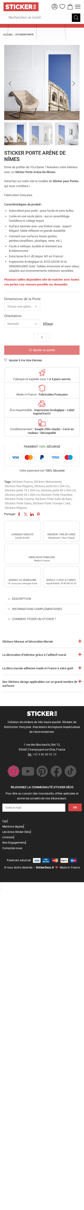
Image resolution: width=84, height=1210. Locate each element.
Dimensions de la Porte (22, 299)
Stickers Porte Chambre (56, 494)
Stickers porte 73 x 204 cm (22, 490)
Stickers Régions (16, 507)
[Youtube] (28, 771)
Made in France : (42, 394)
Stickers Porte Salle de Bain (53, 499)
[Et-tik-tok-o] (70, 771)
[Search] (76, 17)
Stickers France (22, 481)
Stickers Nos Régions (19, 486)
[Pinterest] (42, 771)
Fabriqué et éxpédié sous (42, 379)
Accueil (8, 34)
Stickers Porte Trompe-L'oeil (51, 503)
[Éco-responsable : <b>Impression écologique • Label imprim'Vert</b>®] (42, 403)
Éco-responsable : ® (42, 412)
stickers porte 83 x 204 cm (58, 490)
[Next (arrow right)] (2, 889)
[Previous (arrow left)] (0, 889)
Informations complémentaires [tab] (37, 609)
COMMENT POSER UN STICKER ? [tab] (34, 619)
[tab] (42, 599)
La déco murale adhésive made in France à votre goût (37, 668)
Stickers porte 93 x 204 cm (22, 494)
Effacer (48, 323)
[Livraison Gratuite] (22, 527)
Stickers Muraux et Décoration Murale (27, 641)
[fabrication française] (42, 550)
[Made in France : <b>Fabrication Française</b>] (42, 388)
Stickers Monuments (47, 481)
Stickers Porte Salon (18, 503)
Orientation (12, 316)
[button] (54, 6)
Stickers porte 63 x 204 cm (51, 486)
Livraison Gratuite (22, 534)
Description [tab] (21, 598)
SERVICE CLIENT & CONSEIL (61, 580)
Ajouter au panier (44, 350)
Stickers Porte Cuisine (19, 499)
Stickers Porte (24, 34)
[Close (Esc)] (0, 885)
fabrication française (42, 557)
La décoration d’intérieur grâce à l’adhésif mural (34, 655)
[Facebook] (56, 771)
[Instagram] (13, 771)
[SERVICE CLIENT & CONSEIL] (61, 573)
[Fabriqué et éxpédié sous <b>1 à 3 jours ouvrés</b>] (42, 372)
